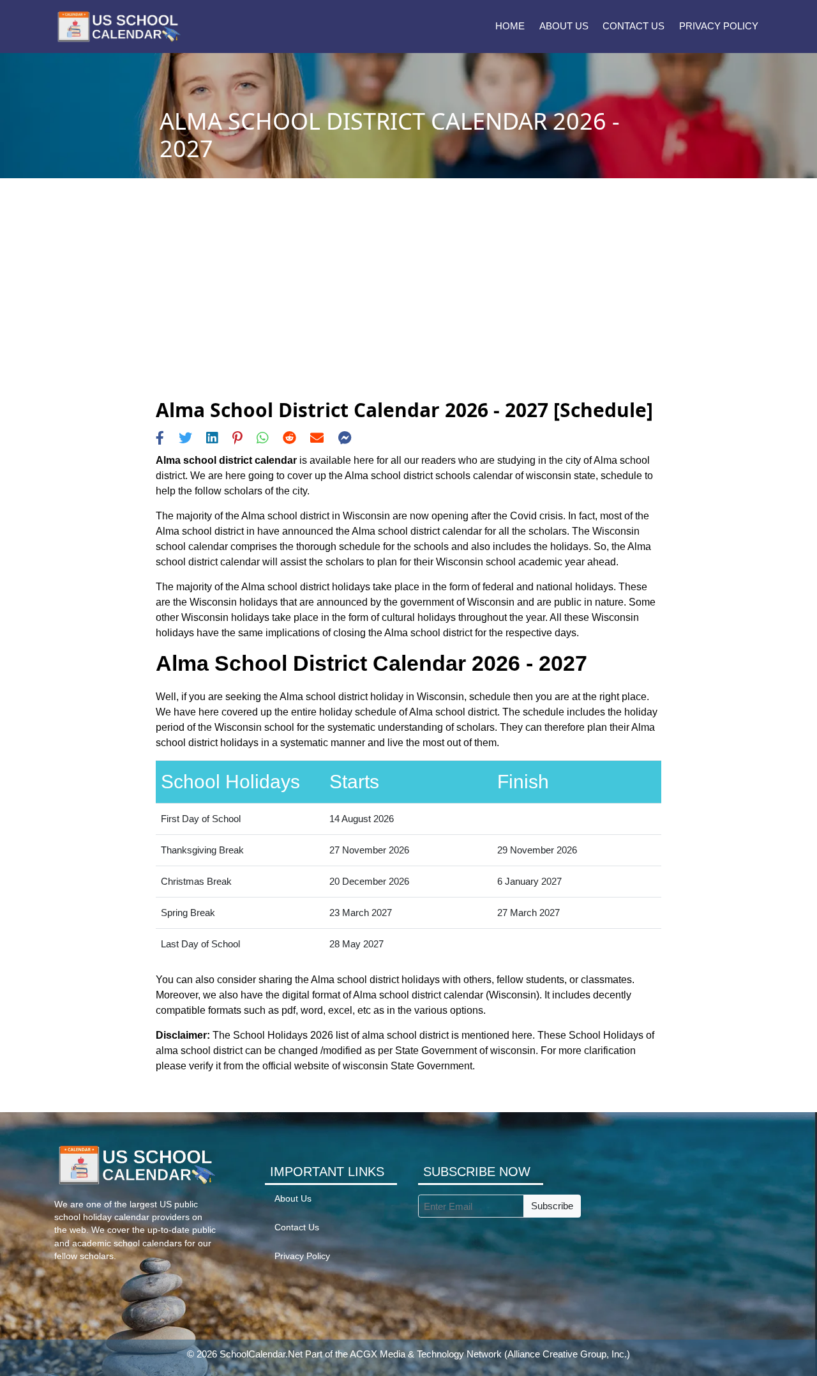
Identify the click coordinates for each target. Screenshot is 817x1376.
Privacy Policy (718, 25)
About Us (563, 25)
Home (510, 25)
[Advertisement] (408, 302)
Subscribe (552, 1205)
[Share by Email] (317, 438)
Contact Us (633, 25)
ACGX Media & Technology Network (426, 1354)
